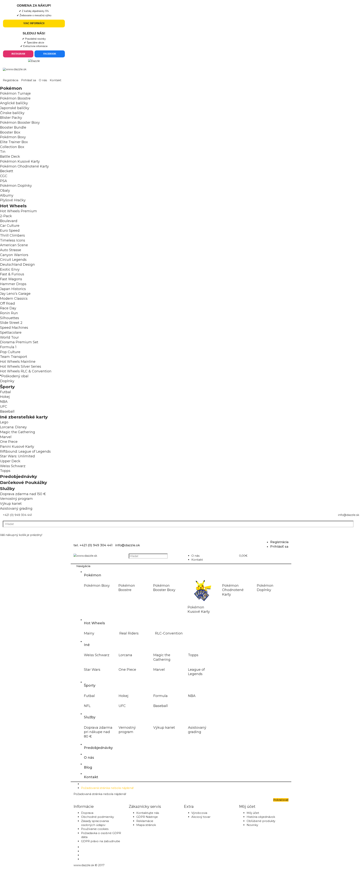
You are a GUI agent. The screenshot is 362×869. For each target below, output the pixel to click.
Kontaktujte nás (147, 813)
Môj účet (253, 813)
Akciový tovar (200, 817)
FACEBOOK (49, 53)
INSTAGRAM (18, 53)
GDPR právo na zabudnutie (100, 841)
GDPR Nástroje (147, 817)
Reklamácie (144, 821)
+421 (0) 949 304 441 (17, 515)
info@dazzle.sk (348, 515)
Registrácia (10, 80)
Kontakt (55, 80)
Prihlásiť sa (28, 80)
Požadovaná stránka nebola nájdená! (107, 788)
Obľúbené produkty (261, 821)
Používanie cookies (94, 829)
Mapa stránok (146, 825)
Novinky (252, 825)
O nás (43, 80)
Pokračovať (280, 800)
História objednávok (261, 817)
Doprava (87, 813)
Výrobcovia (199, 813)
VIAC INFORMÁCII (33, 23)
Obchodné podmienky (97, 817)
